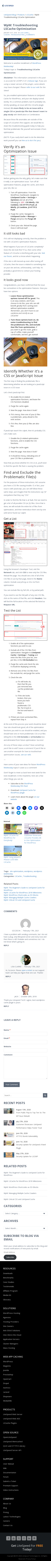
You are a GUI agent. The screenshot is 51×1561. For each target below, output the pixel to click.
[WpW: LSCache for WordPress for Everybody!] (13, 829)
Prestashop (8, 1374)
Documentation (9, 1472)
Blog (5, 1508)
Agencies (7, 1317)
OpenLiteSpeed (9, 1437)
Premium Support (10, 1485)
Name (7, 1030)
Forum (6, 1477)
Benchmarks (8, 1277)
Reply (6, 945)
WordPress (8, 1361)
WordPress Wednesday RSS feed (22, 784)
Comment (8, 1055)
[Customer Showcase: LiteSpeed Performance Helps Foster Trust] (9, 1123)
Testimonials (8, 1286)
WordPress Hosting (11, 1313)
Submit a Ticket (9, 1481)
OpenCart (7, 1379)
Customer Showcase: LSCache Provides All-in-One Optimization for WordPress (33, 839)
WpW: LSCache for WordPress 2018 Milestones (23, 892)
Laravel (6, 1392)
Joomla (6, 1370)
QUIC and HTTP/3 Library (14, 1446)
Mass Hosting (9, 1348)
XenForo (6, 1387)
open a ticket (27, 970)
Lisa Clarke (24, 33)
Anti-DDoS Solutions (11, 1330)
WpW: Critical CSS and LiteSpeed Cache (19, 900)
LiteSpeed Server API (12, 1450)
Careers (6, 1521)
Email (7, 1038)
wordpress (28, 871)
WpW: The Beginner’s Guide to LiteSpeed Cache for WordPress (24, 1173)
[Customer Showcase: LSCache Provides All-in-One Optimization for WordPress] (33, 829)
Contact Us (8, 1525)
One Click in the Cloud (12, 1335)
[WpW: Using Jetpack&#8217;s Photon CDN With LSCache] (13, 851)
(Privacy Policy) (31, 1559)
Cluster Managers (10, 1343)
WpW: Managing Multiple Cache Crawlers (20, 897)
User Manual (8, 1464)
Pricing (6, 1512)
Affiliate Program (10, 1291)
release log (32, 81)
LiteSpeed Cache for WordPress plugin (23, 791)
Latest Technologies (12, 1516)
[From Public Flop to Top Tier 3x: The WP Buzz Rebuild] (9, 1111)
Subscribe (10, 1257)
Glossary (7, 1299)
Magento (7, 1366)
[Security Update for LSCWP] (9, 1155)
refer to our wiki (32, 87)
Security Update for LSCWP (27, 1156)
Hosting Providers (11, 1321)
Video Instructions (11, 1490)
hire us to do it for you (31, 140)
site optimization (16, 871)
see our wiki (26, 754)
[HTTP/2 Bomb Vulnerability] (9, 1134)
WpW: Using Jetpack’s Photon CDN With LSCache (12, 859)
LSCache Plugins (10, 1423)
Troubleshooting (18, 35)
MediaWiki (7, 1400)
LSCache (7, 35)
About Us (7, 1503)
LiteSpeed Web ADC (11, 1418)
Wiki (4, 1468)
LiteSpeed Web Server (12, 1414)
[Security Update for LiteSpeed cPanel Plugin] (9, 1143)
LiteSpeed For (30, 1546)
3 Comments (30, 35)
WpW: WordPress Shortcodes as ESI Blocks (21, 895)
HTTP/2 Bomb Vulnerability (27, 1136)
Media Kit (7, 1295)
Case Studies (8, 1282)
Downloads (8, 1273)
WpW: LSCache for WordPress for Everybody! (11, 837)
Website (7, 1046)
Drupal (6, 1383)
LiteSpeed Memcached (13, 1441)
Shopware (7, 1396)
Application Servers (11, 1339)
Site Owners (8, 1326)
